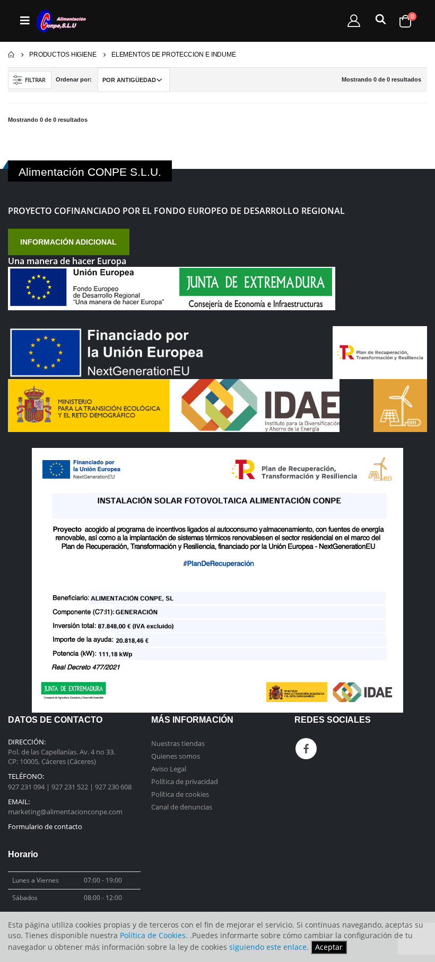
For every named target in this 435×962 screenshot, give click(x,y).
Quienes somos (175, 756)
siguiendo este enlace (268, 947)
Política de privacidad (184, 781)
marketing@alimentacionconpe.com (65, 811)
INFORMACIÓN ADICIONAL (68, 242)
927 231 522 (70, 787)
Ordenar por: (74, 79)
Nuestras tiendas (178, 743)
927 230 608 (113, 787)
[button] (379, 21)
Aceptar (329, 947)
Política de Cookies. (154, 935)
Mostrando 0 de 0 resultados (381, 79)
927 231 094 (27, 787)
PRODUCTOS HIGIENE (63, 54)
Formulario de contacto (45, 826)
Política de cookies (180, 794)
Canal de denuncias (181, 807)
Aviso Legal (168, 769)
